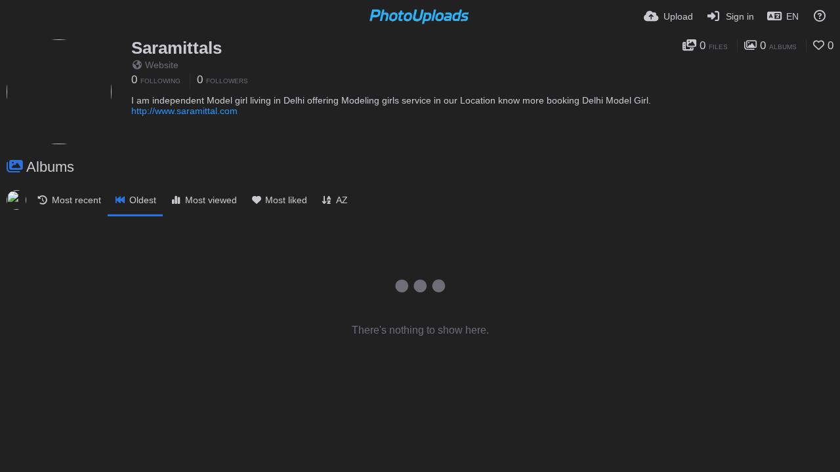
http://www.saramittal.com (184, 111)
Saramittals (176, 48)
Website (161, 65)
